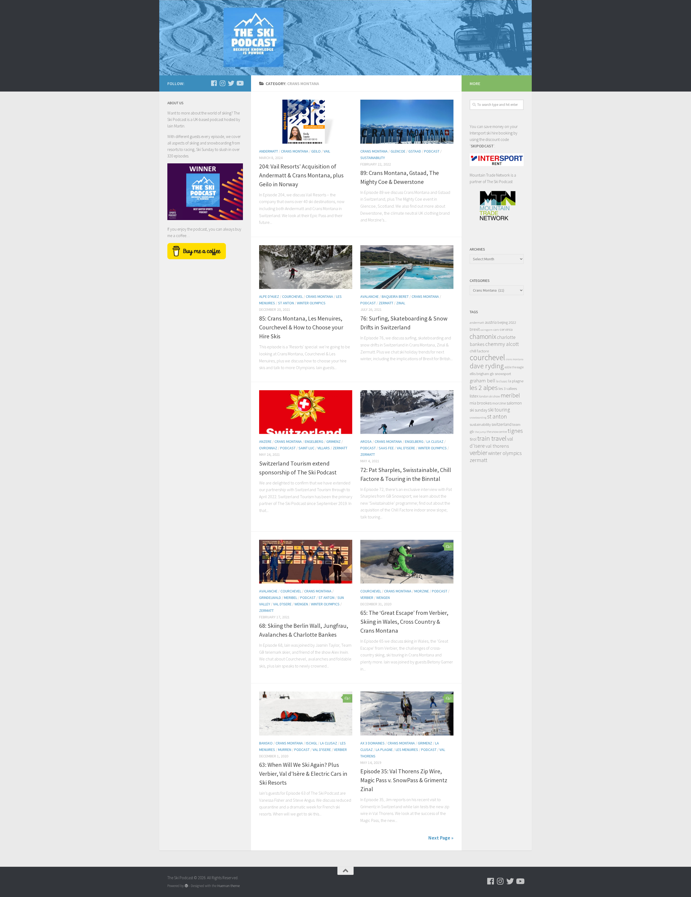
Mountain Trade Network (490, 175)
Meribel (290, 597)
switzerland (502, 424)
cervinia (506, 329)
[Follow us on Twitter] (231, 83)
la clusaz (501, 381)
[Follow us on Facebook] (214, 83)
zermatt (478, 460)
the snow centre (497, 432)
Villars (323, 448)
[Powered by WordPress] (186, 886)
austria (491, 322)
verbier (478, 452)
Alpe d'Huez (269, 296)
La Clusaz (434, 441)
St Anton (286, 303)
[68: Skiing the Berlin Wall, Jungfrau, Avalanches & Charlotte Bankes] (305, 562)
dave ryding (487, 365)
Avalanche (369, 296)
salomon (514, 403)
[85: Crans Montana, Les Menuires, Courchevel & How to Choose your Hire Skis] (305, 267)
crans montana (514, 359)
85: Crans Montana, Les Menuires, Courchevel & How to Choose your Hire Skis (301, 327)
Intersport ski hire (484, 133)
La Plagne (384, 749)
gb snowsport (500, 374)
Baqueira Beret (395, 296)
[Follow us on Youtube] (239, 83)
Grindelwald (270, 597)
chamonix (483, 336)
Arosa (366, 441)
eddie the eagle (514, 367)
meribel (510, 395)
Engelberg (314, 441)
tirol (473, 439)
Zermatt (386, 303)
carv (496, 330)
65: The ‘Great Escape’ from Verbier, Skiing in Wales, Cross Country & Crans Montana (404, 621)
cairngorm (486, 330)
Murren (284, 749)
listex (474, 396)
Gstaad (414, 151)
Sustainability (372, 157)
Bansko (266, 743)
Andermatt (268, 151)
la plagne (515, 380)
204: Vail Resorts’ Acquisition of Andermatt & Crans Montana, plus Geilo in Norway (301, 175)
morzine (499, 403)
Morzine (421, 591)
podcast (431, 151)
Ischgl (311, 743)
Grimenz (333, 441)
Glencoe (398, 151)
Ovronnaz (268, 448)
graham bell (482, 380)
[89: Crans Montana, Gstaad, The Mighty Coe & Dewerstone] (406, 122)
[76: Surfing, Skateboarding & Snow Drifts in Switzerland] (406, 267)
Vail (327, 151)
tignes (515, 430)
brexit (475, 329)
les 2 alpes (484, 387)
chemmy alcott (502, 344)
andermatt (477, 323)
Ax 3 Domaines (372, 743)
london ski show (489, 396)
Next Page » (440, 838)
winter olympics (505, 453)
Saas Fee (386, 448)
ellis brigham (479, 374)
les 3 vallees (508, 388)
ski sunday (478, 410)
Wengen (301, 604)
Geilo (316, 151)
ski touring (499, 409)
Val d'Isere (406, 448)
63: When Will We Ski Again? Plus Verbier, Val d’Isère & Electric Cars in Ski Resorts (303, 773)
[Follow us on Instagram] (222, 83)
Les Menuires (407, 749)
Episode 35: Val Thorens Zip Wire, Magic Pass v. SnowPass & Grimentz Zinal (403, 780)
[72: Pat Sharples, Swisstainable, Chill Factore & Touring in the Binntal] (406, 412)
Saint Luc (306, 448)
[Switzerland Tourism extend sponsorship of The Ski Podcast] (305, 412)
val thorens (497, 446)
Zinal (400, 303)
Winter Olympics (311, 303)
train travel (491, 438)
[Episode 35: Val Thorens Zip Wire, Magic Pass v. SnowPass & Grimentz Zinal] (406, 714)
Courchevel (292, 296)
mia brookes (481, 403)
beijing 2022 (506, 322)
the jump (480, 432)
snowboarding (478, 417)
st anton (497, 416)
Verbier (366, 597)
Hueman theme (228, 885)
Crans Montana (294, 151)
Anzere (265, 441)
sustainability (480, 424)
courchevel (487, 357)
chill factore (479, 350)
